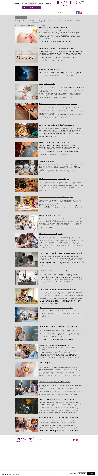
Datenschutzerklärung (14, 474)
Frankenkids (77, 20)
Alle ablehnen (82, 473)
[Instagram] (80, 12)
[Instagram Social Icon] (77, 440)
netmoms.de (35, 22)
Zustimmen (90, 473)
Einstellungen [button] (73, 473)
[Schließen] (96, 473)
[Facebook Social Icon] (74, 440)
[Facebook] (77, 12)
